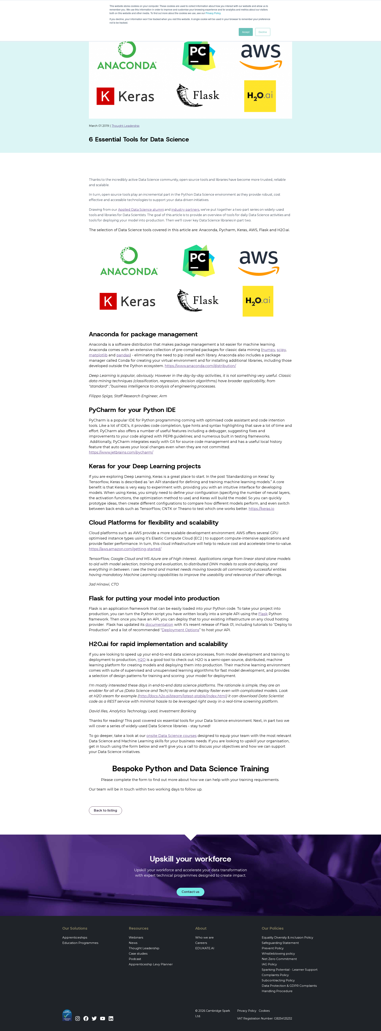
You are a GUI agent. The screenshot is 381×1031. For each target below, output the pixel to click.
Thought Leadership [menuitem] (144, 948)
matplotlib (98, 355)
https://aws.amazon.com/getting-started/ (125, 549)
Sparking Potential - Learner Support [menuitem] (290, 969)
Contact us (190, 892)
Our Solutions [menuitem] (74, 928)
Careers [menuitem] (201, 943)
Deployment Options (180, 630)
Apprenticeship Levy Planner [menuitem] (151, 964)
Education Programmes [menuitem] (80, 943)
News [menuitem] (133, 943)
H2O (142, 660)
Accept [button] (245, 32)
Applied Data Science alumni (141, 210)
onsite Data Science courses (171, 736)
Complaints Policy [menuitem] (275, 975)
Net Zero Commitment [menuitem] (279, 959)
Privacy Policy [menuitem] (246, 1011)
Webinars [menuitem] (136, 937)
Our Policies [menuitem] (273, 928)
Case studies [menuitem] (138, 953)
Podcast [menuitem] (135, 959)
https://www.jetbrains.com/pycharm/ (121, 452)
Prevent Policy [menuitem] (273, 948)
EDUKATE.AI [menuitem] (204, 948)
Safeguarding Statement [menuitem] (280, 943)
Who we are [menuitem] (204, 937)
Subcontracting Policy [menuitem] (278, 980)
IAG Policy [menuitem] (269, 964)
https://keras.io (261, 509)
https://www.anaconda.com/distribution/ (200, 366)
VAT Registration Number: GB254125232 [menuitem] (264, 1018)
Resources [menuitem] (138, 928)
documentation (159, 624)
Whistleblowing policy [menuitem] (278, 953)
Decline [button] (263, 32)
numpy (268, 350)
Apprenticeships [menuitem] (74, 937)
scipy (281, 350)
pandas (123, 355)
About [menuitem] (201, 928)
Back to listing (105, 810)
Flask (263, 614)
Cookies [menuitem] (264, 1011)
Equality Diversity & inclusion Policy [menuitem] (287, 937)
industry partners (185, 210)
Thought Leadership (126, 126)
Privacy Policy (213, 13)
